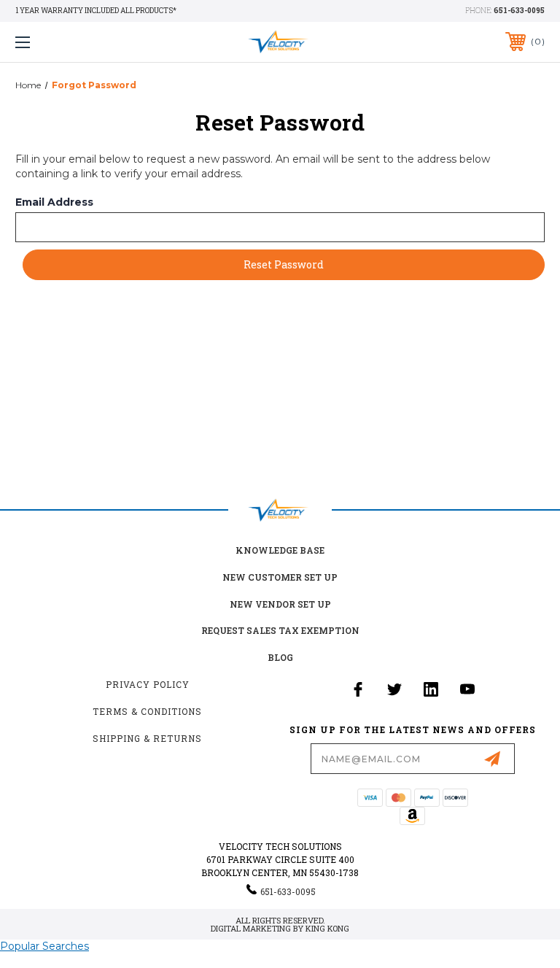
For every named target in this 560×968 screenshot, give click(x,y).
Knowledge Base (280, 550)
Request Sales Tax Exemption (280, 630)
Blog (280, 657)
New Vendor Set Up (280, 604)
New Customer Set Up (280, 577)
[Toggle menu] (68, 42)
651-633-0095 (519, 10)
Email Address (54, 202)
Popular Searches (44, 946)
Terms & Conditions (147, 711)
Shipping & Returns (147, 738)
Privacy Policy (148, 684)
